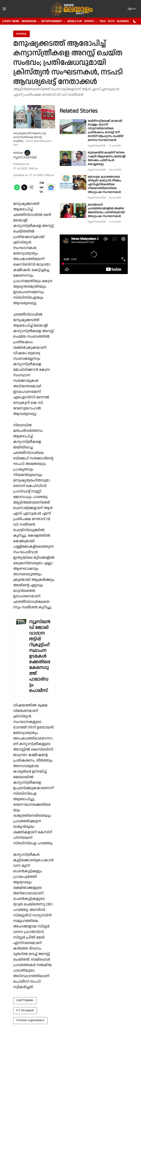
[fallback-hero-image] (73, 126)
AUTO (111, 21)
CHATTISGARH (24, 1000)
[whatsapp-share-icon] (17, 189)
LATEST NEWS (10, 21)
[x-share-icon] (24, 189)
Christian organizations (30, 1020)
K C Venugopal (25, 1010)
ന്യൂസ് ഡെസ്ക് (25, 157)
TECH (102, 21)
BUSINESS (123, 21)
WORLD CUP (74, 21)
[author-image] (27, 153)
